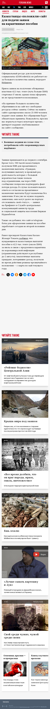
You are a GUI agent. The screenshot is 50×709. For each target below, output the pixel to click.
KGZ (9, 7)
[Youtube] (33, 274)
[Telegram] (25, 274)
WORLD (31, 7)
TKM (19, 7)
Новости (5, 11)
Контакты (6, 701)
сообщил (23, 238)
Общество (19, 29)
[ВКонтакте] (12, 274)
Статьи (15, 11)
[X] (8, 274)
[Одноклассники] (16, 274)
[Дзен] (20, 274)
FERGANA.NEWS (25, 2)
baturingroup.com (25, 707)
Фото (33, 11)
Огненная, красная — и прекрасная (14, 657)
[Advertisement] (25, 307)
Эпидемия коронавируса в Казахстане (15, 33)
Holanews (7, 82)
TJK (14, 7)
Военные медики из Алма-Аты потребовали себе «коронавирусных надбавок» (24, 145)
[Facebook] (29, 274)
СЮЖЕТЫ (42, 11)
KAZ (3, 7)
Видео (24, 11)
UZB (24, 7)
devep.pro (44, 706)
